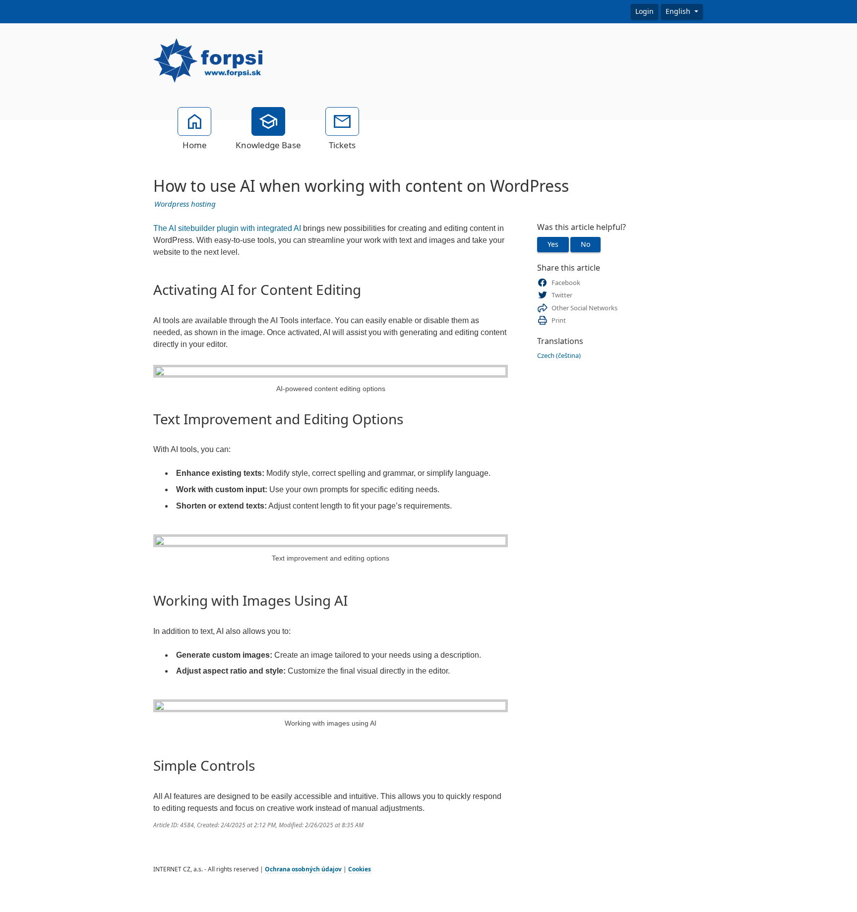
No (585, 244)
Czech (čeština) (559, 355)
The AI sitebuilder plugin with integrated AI (227, 228)
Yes (553, 244)
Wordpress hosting (185, 204)
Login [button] (644, 11)
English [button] (679, 11)
